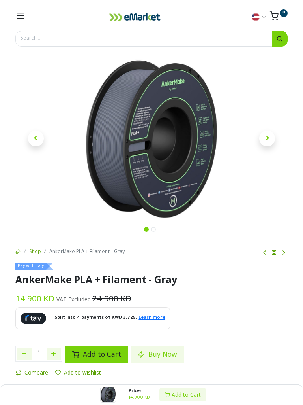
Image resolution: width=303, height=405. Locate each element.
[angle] (264, 253)
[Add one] (54, 354)
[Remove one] (24, 354)
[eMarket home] (134, 17)
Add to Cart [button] (101, 354)
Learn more (151, 318)
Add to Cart (185, 394)
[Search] (280, 39)
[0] (279, 18)
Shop (35, 252)
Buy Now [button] (161, 354)
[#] (20, 17)
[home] (18, 252)
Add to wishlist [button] (82, 372)
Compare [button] (36, 372)
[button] (35, 138)
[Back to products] (274, 253)
